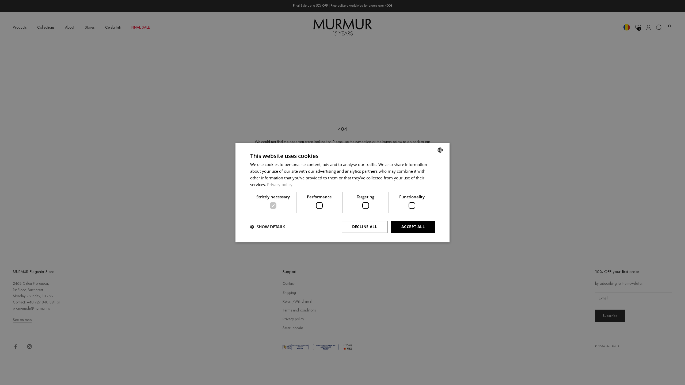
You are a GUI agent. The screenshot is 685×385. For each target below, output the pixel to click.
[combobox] (440, 150)
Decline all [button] (364, 226)
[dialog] (342, 192)
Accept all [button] (413, 226)
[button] (267, 227)
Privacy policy (279, 184)
